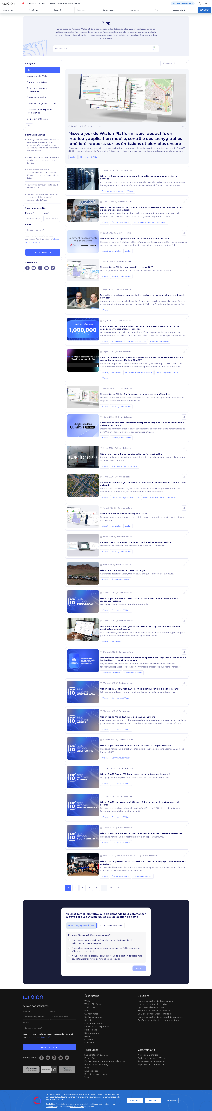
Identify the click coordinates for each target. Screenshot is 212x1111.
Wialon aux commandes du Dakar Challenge (122, 570)
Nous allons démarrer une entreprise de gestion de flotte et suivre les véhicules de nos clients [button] (106, 949)
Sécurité (88, 1020)
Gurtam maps (91, 1014)
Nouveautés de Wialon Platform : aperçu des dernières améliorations (135, 394)
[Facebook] (41, 1057)
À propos (88, 1036)
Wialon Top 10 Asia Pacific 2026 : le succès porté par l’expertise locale (135, 745)
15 (111, 887)
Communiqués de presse (112, 191)
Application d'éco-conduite (151, 1007)
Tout (29, 70)
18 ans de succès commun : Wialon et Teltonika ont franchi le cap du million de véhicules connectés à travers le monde (139, 327)
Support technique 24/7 (96, 1055)
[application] (106, 1100)
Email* (28, 224)
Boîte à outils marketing (96, 1064)
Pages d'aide (90, 1058)
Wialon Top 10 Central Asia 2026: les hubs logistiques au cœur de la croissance (140, 689)
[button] (199, 3)
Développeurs (91, 1033)
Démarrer (89, 1042)
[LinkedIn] (60, 1057)
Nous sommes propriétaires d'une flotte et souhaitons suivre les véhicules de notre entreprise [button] (103, 942)
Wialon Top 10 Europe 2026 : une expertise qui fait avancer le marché (135, 774)
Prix (86, 1010)
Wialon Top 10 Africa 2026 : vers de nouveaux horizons (127, 717)
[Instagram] (54, 1057)
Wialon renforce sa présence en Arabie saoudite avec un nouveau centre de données (43, 160)
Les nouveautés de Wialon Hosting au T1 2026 (123, 514)
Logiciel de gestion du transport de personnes (160, 1017)
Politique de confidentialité (39, 1037)
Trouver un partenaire (183, 3)
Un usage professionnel (82, 925)
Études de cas (91, 1071)
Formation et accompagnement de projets (105, 1061)
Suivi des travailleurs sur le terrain (154, 1014)
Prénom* (29, 213)
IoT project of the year (37, 119)
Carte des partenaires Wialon (152, 1058)
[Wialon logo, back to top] (49, 996)
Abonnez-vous (42, 252)
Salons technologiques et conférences (39, 90)
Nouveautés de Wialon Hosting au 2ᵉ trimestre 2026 (126, 267)
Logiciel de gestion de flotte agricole (155, 1001)
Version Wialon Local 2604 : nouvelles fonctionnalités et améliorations (135, 542)
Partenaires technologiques (151, 1061)
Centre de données (93, 1017)
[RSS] (67, 1057)
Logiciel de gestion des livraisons (153, 1004)
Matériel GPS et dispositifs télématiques (39, 111)
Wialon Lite (89, 1007)
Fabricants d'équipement (96, 1026)
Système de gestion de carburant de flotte (159, 1020)
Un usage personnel (113, 925)
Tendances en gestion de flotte (42, 103)
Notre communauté (148, 1055)
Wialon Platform (92, 1004)
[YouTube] (48, 1057)
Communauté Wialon (37, 82)
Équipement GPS (93, 1023)
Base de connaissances (95, 1074)
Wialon (73, 157)
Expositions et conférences (151, 1064)
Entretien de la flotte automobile (154, 1010)
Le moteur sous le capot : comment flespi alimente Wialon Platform (53, 3)
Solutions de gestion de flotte (124, 466)
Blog (86, 1068)
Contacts (88, 1039)
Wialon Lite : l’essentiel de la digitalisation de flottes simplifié (131, 454)
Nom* (46, 213)
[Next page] (118, 888)
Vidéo (87, 1077)
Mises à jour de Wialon (37, 76)
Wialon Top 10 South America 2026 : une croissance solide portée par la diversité (141, 833)
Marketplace (90, 1030)
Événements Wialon (36, 97)
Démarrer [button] (204, 10)
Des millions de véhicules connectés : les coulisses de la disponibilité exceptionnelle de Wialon (43, 197)
